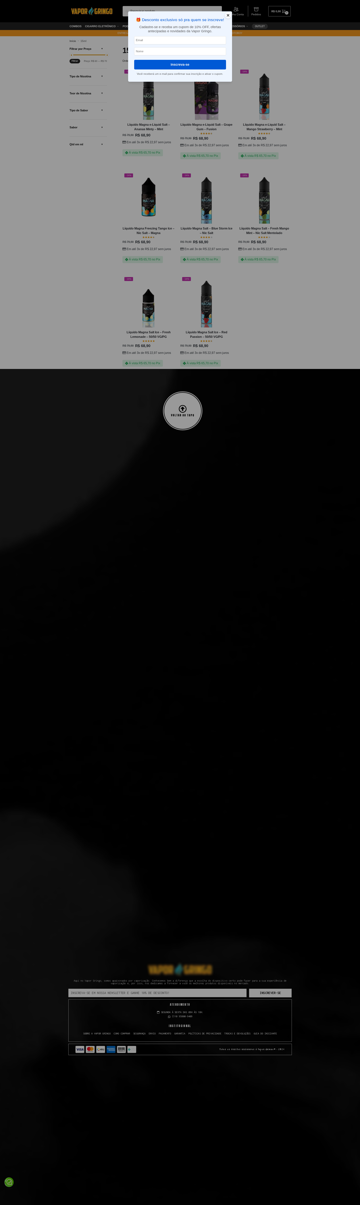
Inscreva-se (180, 64)
